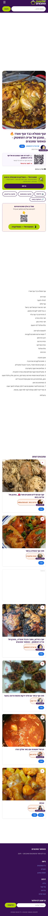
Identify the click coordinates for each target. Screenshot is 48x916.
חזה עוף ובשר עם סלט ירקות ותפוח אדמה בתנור (24, 693)
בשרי (22, 146)
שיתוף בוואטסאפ (25, 194)
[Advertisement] (24, 44)
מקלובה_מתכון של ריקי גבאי (32, 639)
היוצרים (43, 869)
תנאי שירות (42, 894)
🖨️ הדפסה (40, 194)
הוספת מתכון (42, 872)
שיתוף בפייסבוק (9, 194)
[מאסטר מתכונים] (38, 2)
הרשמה (10, 905)
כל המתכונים (41, 865)
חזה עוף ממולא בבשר (35, 551)
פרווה (41, 812)
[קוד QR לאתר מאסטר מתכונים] (24, 218)
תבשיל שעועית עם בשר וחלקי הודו (29, 747)
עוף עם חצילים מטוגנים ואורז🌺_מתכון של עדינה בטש (26, 495)
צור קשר (43, 887)
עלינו (44, 883)
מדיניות (43, 890)
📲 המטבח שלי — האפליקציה (24, 226)
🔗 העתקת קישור (38, 199)
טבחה (41, 800)
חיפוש (6, 9)
